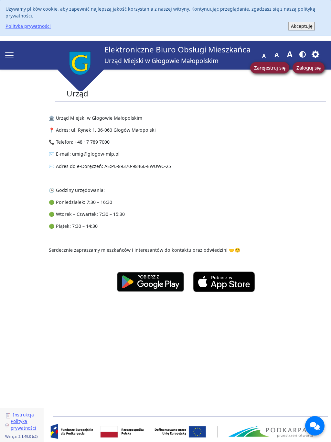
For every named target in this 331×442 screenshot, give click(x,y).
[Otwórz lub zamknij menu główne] (9, 55)
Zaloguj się (308, 67)
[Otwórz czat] (315, 426)
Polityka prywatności (28, 26)
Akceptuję (302, 26)
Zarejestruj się (269, 67)
